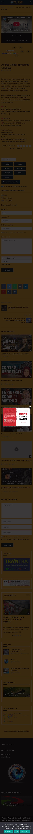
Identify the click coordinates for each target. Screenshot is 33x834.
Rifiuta (16, 831)
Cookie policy (25, 831)
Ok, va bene (8, 831)
